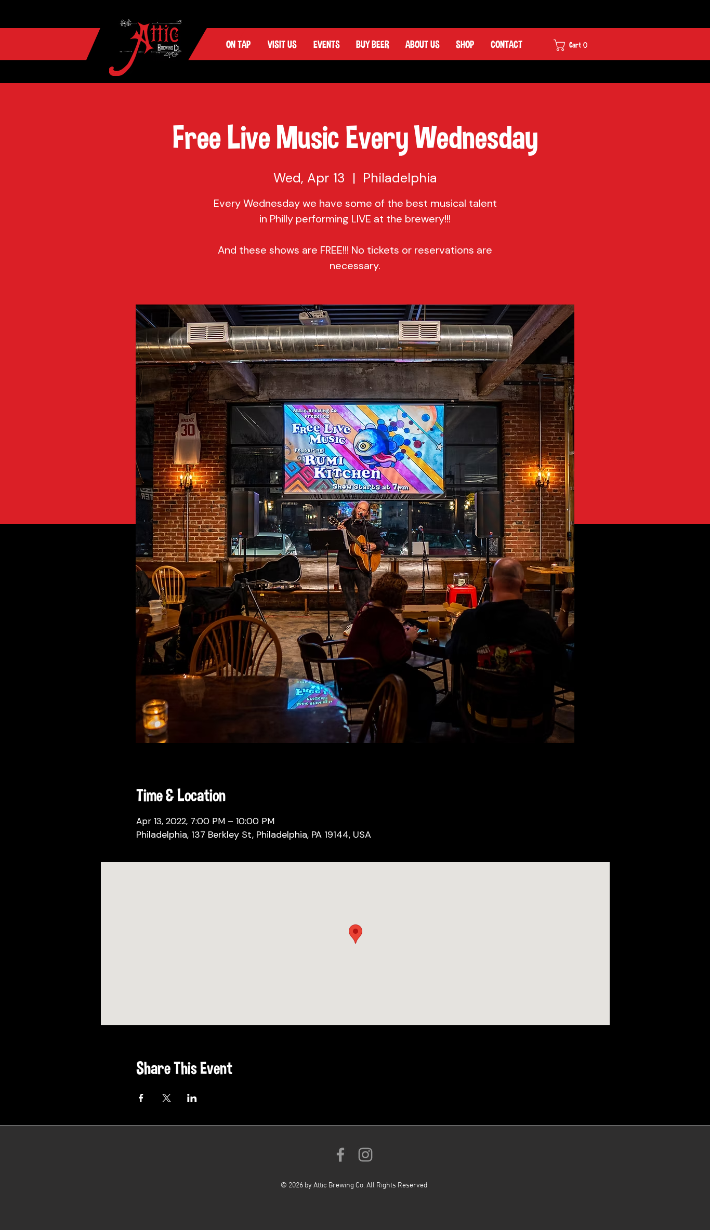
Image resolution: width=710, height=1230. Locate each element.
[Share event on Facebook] (141, 1098)
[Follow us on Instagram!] (365, 1154)
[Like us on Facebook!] (340, 1154)
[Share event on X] (167, 1098)
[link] (577, 45)
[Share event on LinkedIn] (192, 1098)
